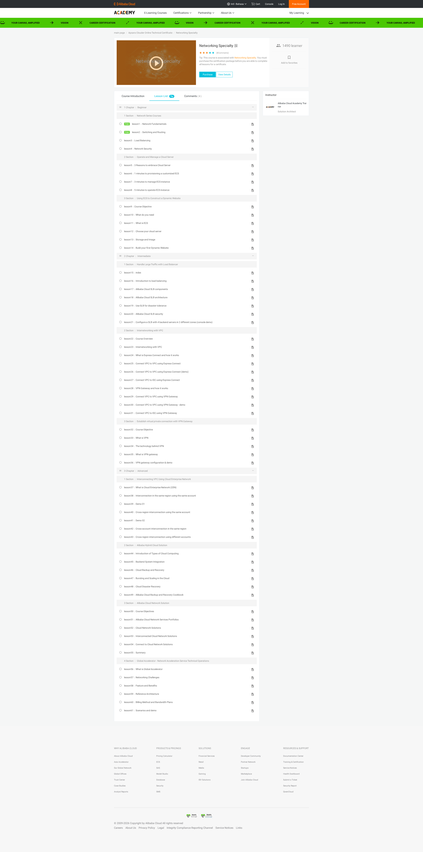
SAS (158, 768)
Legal (161, 827)
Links (239, 827)
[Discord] (171, 815)
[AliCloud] (124, 4)
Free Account (299, 4)
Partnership (205, 12)
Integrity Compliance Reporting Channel (190, 827)
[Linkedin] (124, 815)
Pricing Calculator (164, 756)
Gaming (202, 774)
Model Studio (162, 774)
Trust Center (119, 780)
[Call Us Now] (164, 815)
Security (159, 786)
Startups (245, 768)
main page (119, 32)
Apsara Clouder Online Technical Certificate (150, 32)
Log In (281, 4)
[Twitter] (132, 815)
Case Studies (120, 786)
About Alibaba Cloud (123, 756)
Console (269, 4)
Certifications (181, 12)
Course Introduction (133, 96)
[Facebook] (116, 815)
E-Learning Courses (155, 12)
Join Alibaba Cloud (249, 780)
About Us (226, 12)
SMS (158, 792)
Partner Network (248, 762)
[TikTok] (148, 815)
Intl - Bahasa (237, 4)
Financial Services (207, 756)
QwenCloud (288, 792)
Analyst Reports (121, 792)
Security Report (290, 786)
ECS (158, 762)
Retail (201, 762)
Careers (118, 827)
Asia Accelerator (121, 762)
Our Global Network (122, 768)
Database (160, 780)
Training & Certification (293, 762)
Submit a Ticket (290, 780)
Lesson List (163, 96)
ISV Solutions (205, 780)
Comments (193, 96)
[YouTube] (140, 815)
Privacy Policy (147, 827)
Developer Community (251, 756)
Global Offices (120, 774)
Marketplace (246, 774)
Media (201, 768)
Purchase (207, 74)
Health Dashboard (291, 774)
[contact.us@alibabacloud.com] (156, 815)
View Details (224, 74)
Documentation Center (293, 756)
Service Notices (290, 768)
